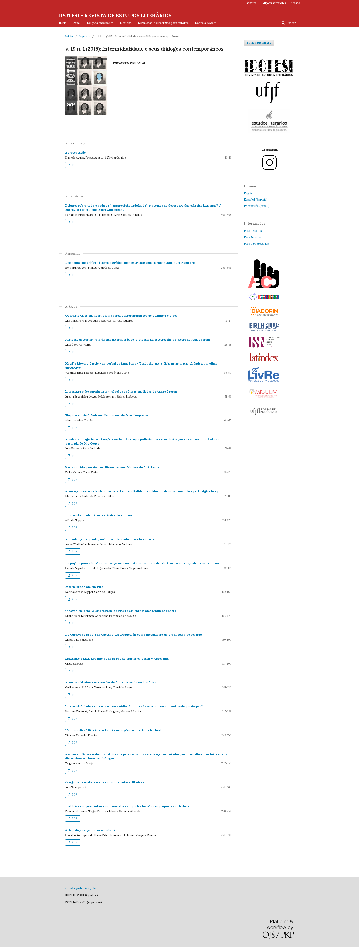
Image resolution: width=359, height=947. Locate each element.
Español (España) (255, 199)
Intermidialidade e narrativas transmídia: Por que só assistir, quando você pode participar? (134, 706)
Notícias (126, 23)
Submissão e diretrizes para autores (163, 23)
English (249, 193)
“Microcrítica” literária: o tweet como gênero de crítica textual (113, 730)
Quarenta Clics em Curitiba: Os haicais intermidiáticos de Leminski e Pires (121, 316)
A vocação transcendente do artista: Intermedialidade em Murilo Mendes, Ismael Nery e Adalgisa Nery (141, 491)
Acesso (295, 3)
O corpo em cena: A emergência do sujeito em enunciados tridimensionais (120, 611)
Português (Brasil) (256, 206)
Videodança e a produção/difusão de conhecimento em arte (110, 539)
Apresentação (75, 152)
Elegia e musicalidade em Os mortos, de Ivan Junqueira (106, 415)
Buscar (291, 23)
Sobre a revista (206, 23)
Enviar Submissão (259, 42)
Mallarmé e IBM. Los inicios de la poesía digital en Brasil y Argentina (117, 658)
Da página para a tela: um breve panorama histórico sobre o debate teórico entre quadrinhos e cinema (142, 563)
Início (63, 23)
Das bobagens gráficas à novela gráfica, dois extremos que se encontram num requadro (130, 263)
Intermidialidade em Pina (84, 587)
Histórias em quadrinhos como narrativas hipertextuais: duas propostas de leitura (127, 806)
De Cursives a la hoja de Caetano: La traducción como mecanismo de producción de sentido (133, 635)
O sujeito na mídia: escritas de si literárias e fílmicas (104, 782)
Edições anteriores (100, 23)
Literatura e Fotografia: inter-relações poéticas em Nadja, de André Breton (121, 391)
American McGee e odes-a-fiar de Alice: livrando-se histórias (110, 682)
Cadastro (251, 3)
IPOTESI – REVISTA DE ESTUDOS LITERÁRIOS (115, 15)
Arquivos (84, 36)
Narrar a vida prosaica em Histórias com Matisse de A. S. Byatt (112, 467)
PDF (74, 165)
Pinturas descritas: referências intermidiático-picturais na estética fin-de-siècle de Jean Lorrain (137, 339)
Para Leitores (253, 231)
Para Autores (252, 237)
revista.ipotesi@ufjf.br (80, 888)
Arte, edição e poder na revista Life (91, 830)
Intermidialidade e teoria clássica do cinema (98, 515)
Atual (76, 23)
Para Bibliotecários (256, 243)
